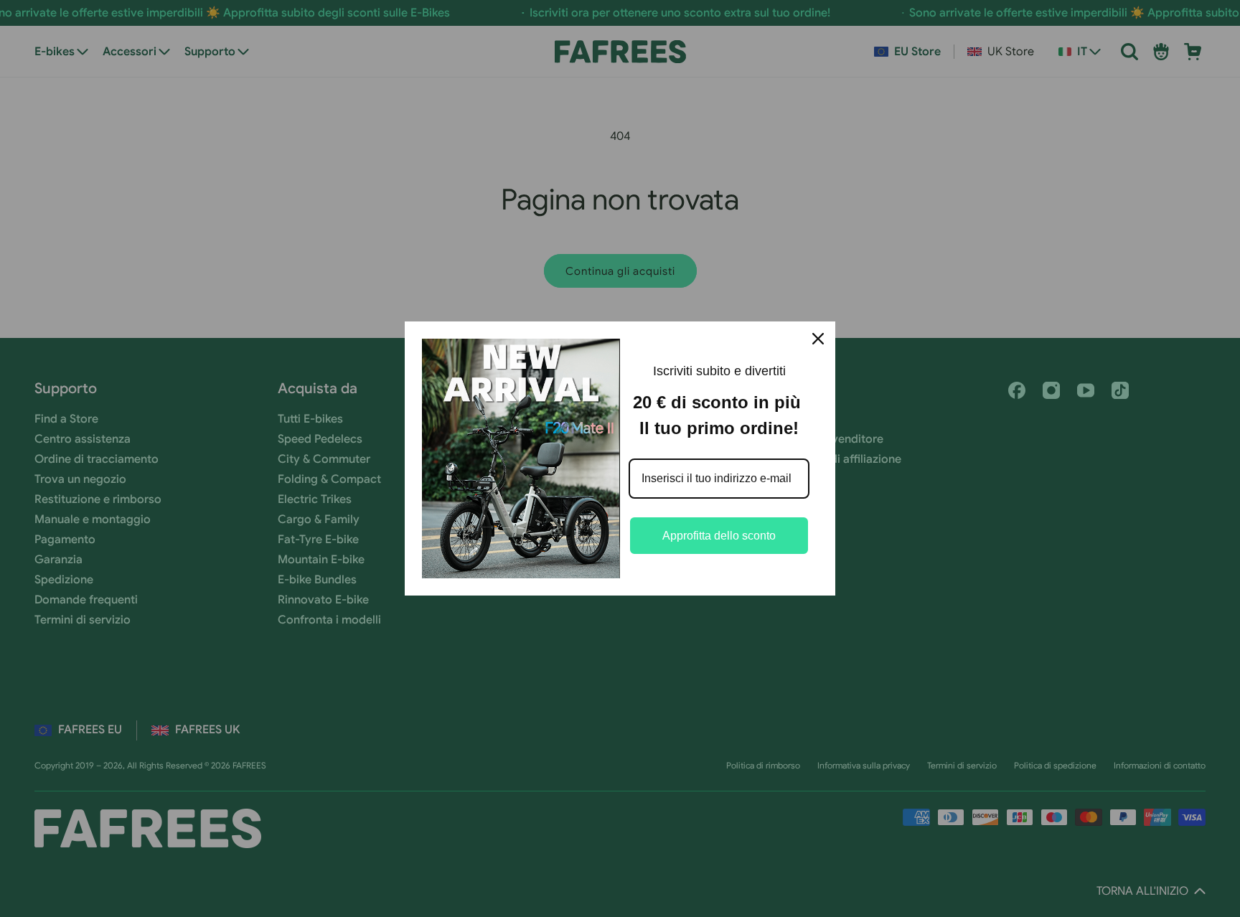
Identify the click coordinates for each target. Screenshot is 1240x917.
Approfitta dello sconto (719, 536)
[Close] (818, 338)
